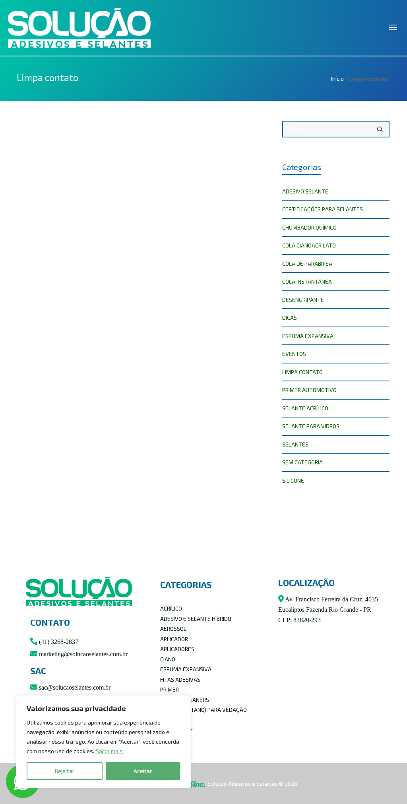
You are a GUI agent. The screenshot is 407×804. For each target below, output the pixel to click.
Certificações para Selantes (322, 209)
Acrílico (171, 608)
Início (337, 78)
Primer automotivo (309, 390)
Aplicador (174, 639)
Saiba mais (109, 751)
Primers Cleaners (184, 699)
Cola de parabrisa (307, 263)
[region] (103, 741)
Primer (169, 689)
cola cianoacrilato (309, 245)
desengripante (303, 299)
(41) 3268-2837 (57, 641)
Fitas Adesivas (180, 679)
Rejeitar (64, 770)
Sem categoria (302, 462)
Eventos (294, 353)
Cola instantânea (307, 281)
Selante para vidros (310, 426)
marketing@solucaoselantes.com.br (82, 654)
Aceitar (143, 770)
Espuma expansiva (307, 335)
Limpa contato (302, 372)
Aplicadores (177, 649)
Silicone (293, 480)
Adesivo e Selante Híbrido (195, 618)
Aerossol (173, 628)
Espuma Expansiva (185, 669)
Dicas (289, 317)
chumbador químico (309, 227)
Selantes (295, 444)
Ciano (167, 659)
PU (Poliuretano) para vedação (203, 709)
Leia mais (44, 313)
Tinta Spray (176, 730)
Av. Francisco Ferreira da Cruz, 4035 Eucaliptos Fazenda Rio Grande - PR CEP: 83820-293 (328, 609)
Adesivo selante (305, 191)
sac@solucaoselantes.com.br (73, 687)
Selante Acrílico (305, 408)
